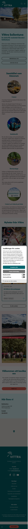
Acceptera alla (14, 267)
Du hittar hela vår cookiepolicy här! (11, 263)
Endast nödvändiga (14, 271)
